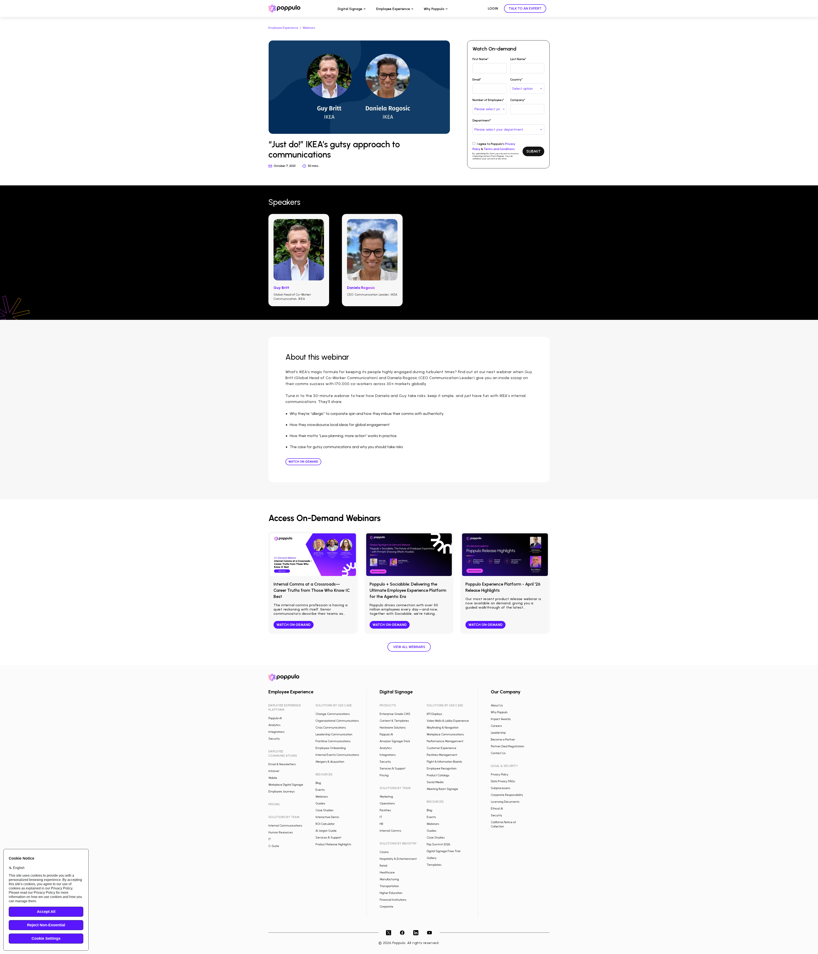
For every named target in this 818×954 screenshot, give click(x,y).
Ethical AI (497, 808)
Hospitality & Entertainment (398, 859)
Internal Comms (390, 831)
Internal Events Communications (337, 755)
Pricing (384, 775)
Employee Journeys (281, 791)
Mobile (272, 778)
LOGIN (493, 8)
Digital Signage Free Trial (443, 851)
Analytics (274, 725)
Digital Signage (350, 9)
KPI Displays (434, 714)
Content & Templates (394, 721)
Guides (320, 803)
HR (381, 824)
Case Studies (324, 810)
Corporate (386, 906)
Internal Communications (285, 825)
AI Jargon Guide (326, 831)
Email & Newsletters (282, 764)
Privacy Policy (499, 774)
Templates (434, 865)
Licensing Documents (505, 802)
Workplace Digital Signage (285, 785)
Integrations (276, 732)
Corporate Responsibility (507, 795)
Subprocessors (500, 788)
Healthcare (387, 872)
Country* (516, 79)
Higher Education (391, 893)
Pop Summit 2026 (438, 844)
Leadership (498, 733)
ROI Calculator (325, 824)
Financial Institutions (393, 900)
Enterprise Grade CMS (395, 714)
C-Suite (273, 846)
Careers (496, 726)
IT (269, 839)
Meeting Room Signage (442, 789)
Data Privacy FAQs (503, 781)
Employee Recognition (442, 768)
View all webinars (409, 647)
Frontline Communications (332, 741)
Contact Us (498, 753)
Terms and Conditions (499, 149)
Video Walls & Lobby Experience (448, 721)
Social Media (435, 782)
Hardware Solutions (393, 727)
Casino (384, 852)
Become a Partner (503, 739)
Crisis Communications (330, 727)
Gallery (431, 858)
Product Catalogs (438, 775)
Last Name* (518, 59)
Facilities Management (442, 755)
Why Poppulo (434, 9)
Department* (481, 120)
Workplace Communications (445, 734)
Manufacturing (389, 879)
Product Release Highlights (333, 844)
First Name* (480, 59)
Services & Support (328, 837)
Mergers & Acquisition (329, 761)
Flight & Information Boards (444, 761)
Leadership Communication (333, 734)
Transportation (389, 886)
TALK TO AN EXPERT (525, 8)
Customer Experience (441, 748)
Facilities (385, 810)
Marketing (386, 796)
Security (274, 738)
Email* (476, 79)
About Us (497, 705)
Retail (383, 865)
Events (320, 790)
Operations (387, 803)
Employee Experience (393, 9)
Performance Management (445, 741)
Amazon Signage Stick (395, 741)
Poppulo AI (275, 718)
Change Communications (332, 714)
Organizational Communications (337, 721)
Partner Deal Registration (507, 746)
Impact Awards (501, 719)
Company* (517, 100)
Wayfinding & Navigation (443, 727)
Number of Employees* (488, 100)
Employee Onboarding (330, 748)
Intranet (273, 771)
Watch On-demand (303, 461)
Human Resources (280, 832)
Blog (318, 783)
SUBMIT (533, 151)
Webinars (309, 28)
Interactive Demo (327, 817)
